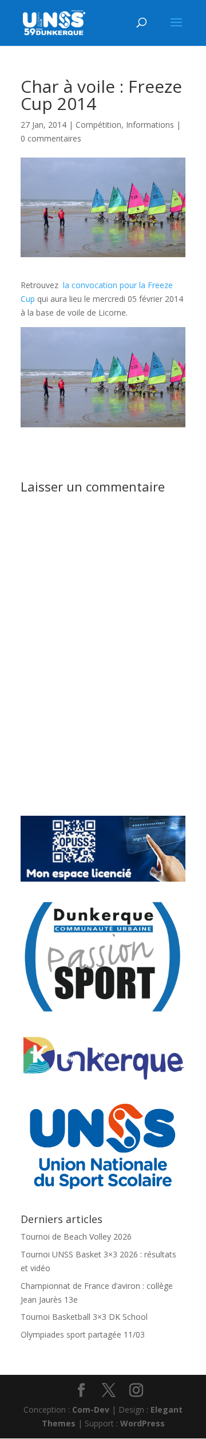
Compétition (98, 124)
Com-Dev (90, 1409)
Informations (150, 124)
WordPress (142, 1423)
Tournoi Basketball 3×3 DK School (84, 1316)
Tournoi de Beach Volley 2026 (76, 1236)
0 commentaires (51, 138)
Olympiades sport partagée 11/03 (83, 1334)
